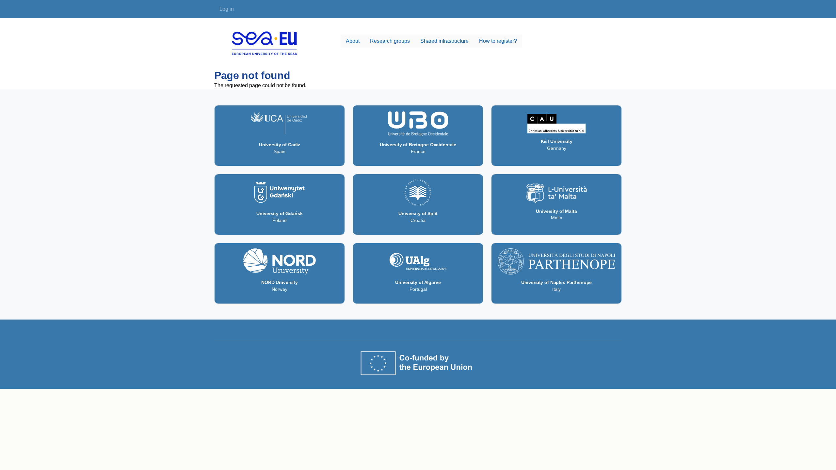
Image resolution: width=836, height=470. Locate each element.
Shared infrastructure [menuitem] (444, 41)
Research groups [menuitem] (390, 41)
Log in (226, 9)
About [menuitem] (353, 41)
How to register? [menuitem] (498, 41)
